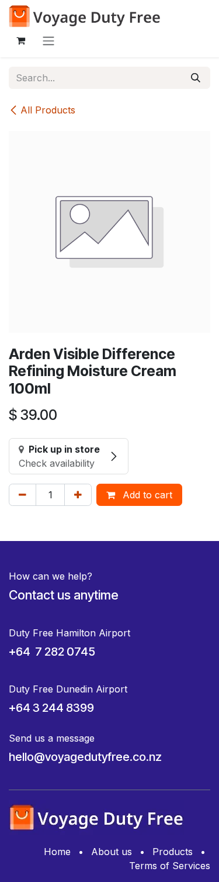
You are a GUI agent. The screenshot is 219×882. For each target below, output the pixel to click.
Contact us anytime (64, 594)
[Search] (195, 78)
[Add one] (78, 495)
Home (57, 851)
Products (172, 851)
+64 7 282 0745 (52, 652)
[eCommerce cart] (20, 40)
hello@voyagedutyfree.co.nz (85, 757)
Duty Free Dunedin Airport (68, 689)
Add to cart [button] (146, 495)
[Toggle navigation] (48, 40)
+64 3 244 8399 (51, 708)
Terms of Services (169, 865)
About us (111, 851)
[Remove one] (22, 495)
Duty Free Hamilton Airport (69, 633)
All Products (47, 110)
